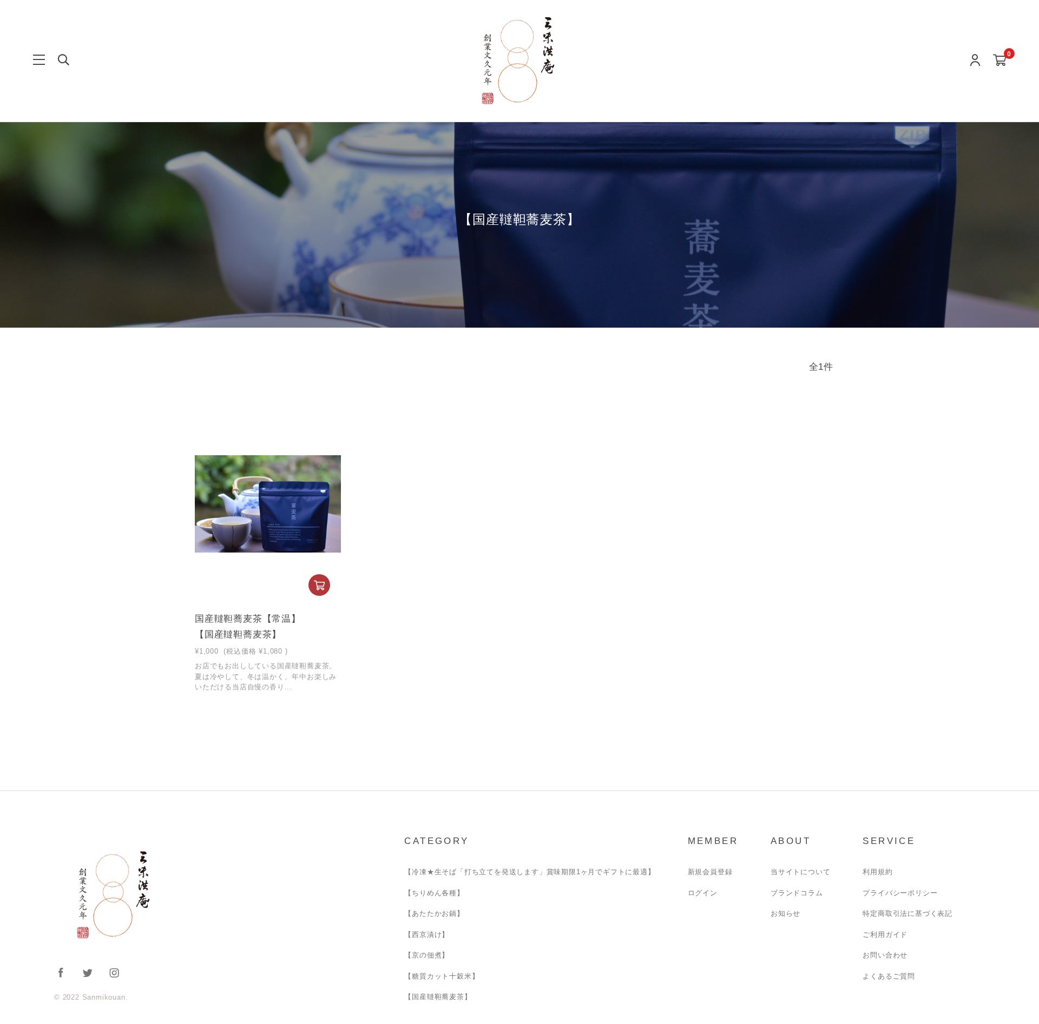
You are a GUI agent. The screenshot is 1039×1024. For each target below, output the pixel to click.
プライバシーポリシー (900, 893)
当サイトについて (800, 872)
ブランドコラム (797, 893)
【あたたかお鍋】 (434, 913)
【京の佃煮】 (426, 955)
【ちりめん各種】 (434, 893)
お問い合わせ (885, 955)
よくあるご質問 (889, 976)
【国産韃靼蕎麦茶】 (437, 997)
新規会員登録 (710, 872)
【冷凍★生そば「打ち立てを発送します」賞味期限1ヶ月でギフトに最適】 (529, 872)
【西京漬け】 (426, 934)
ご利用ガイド (885, 934)
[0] (1000, 61)
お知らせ (785, 913)
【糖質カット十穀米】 (441, 976)
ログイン (703, 893)
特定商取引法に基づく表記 (907, 913)
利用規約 (877, 872)
